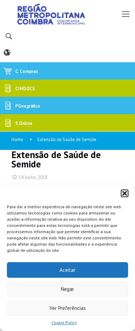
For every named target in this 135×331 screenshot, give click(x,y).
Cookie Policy (64, 322)
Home (17, 139)
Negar (67, 289)
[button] (124, 193)
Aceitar (67, 270)
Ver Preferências (68, 308)
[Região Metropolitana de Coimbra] (67, 13)
